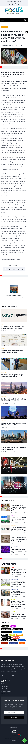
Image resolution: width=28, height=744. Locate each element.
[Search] (25, 20)
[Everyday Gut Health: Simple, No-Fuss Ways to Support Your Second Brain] (6, 508)
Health (13, 504)
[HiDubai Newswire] (14, 292)
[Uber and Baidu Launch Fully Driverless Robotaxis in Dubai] (14, 436)
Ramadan (5, 640)
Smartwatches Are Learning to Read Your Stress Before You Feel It (18, 614)
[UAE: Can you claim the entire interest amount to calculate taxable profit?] (14, 485)
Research (13, 640)
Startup (4, 643)
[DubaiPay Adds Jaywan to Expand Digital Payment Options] (14, 340)
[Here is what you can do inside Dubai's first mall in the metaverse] (14, 465)
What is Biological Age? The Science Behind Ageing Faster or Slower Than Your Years (18, 604)
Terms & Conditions (6, 691)
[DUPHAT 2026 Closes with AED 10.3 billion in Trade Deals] (6, 519)
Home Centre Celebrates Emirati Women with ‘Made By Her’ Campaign (19, 539)
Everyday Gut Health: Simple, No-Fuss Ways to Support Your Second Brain (18, 508)
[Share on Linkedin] (23, 269)
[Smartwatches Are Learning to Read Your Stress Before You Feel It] (6, 615)
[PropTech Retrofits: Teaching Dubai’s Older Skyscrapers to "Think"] (6, 593)
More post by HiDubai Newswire (13, 297)
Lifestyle (13, 567)
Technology (14, 546)
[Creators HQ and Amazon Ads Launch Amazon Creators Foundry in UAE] (14, 315)
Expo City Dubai (17, 629)
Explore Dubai (6, 629)
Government (17, 632)
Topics (3, 684)
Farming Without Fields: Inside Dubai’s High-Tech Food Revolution (18, 582)
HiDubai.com (4, 686)
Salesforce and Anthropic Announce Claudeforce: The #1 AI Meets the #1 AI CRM (19, 550)
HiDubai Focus (12, 739)
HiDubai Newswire (6, 45)
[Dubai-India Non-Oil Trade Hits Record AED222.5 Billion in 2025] (14, 412)
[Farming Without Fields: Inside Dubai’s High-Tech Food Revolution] (6, 583)
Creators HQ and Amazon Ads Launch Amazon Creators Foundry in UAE (18, 529)
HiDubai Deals (5, 689)
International (6, 637)
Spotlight (22, 640)
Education (5, 626)
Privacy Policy (5, 693)
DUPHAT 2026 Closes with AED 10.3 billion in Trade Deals (18, 519)
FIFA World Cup (6, 632)
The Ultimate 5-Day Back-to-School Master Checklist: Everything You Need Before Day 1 (18, 572)
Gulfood (4, 634)
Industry (4, 27)
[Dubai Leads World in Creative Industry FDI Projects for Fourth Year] (14, 388)
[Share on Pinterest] (18, 269)
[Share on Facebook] (5, 269)
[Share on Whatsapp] (14, 269)
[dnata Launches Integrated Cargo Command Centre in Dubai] (14, 364)
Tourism (22, 643)
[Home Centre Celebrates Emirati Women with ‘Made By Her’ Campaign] (6, 539)
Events (13, 515)
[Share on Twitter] (9, 269)
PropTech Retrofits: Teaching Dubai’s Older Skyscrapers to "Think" (18, 592)
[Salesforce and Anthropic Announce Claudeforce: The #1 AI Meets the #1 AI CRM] (6, 550)
